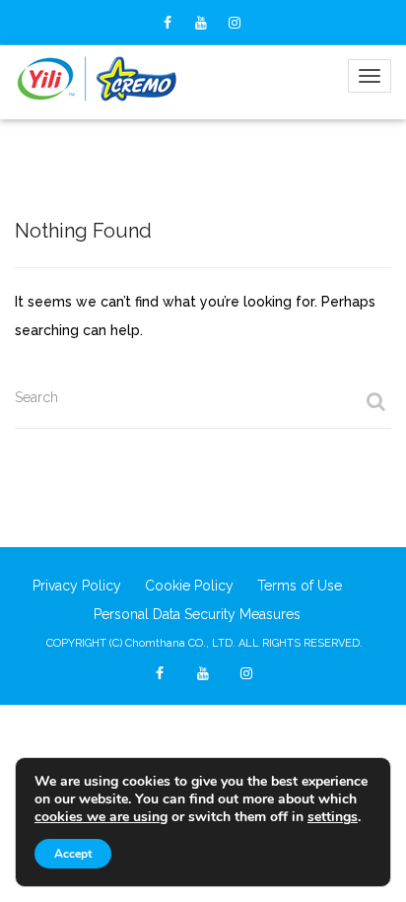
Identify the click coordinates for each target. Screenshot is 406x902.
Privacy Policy (77, 585)
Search (36, 397)
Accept (73, 854)
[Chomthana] (97, 79)
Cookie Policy (189, 585)
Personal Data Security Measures (197, 614)
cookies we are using (101, 816)
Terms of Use (299, 585)
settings (332, 817)
